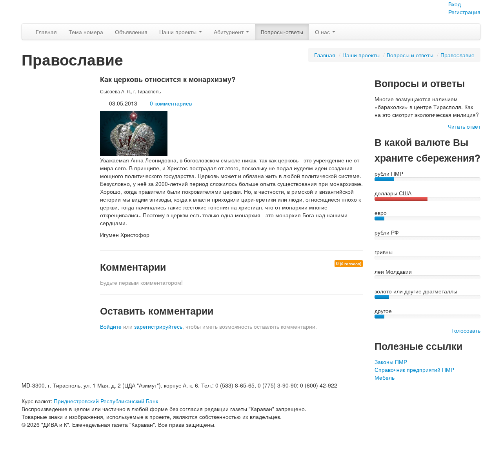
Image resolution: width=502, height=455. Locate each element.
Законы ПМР (391, 362)
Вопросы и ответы (410, 55)
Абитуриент (229, 32)
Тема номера (86, 32)
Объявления (131, 32)
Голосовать (465, 330)
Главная (46, 32)
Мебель (385, 377)
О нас (323, 32)
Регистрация (464, 12)
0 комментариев (171, 103)
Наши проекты (178, 32)
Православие (457, 55)
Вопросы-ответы (282, 32)
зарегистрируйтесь (158, 326)
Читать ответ (464, 126)
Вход (454, 4)
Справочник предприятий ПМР (414, 369)
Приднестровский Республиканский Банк (106, 401)
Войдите (111, 326)
